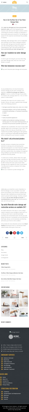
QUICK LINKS (4, 374)
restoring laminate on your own (8, 199)
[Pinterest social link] (14, 232)
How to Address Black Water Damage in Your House (11, 279)
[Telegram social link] (21, 232)
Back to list (14, 237)
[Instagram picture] (5, 294)
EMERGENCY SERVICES (8, 355)
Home (12, 10)
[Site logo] (14, 2)
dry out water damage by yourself (15, 197)
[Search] (27, 2)
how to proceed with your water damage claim (12, 49)
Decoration (4, 252)
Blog (16, 10)
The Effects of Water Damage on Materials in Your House (12, 273)
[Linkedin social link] (18, 232)
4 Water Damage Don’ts (6, 267)
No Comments (12, 269)
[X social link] (10, 232)
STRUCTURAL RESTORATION (9, 388)
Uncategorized (4, 257)
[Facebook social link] (7, 232)
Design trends (4, 255)
